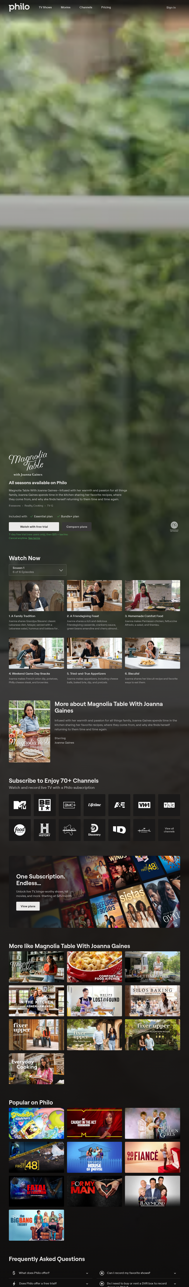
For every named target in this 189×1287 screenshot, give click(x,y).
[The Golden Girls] (152, 1123)
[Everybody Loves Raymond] (152, 1191)
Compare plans (76, 526)
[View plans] (94, 892)
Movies (65, 7)
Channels (86, 7)
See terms (34, 538)
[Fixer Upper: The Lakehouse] (94, 1034)
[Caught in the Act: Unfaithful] (94, 1123)
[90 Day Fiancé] (152, 1157)
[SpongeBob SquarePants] (36, 1123)
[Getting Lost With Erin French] (152, 966)
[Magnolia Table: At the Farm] (36, 966)
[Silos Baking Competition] (152, 1000)
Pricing (106, 7)
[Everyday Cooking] (36, 1068)
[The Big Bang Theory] (36, 1225)
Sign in (171, 7)
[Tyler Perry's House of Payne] (94, 1157)
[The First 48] (36, 1157)
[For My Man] (94, 1191)
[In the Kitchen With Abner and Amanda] (36, 1000)
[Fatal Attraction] (36, 1191)
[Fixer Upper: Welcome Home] (36, 1034)
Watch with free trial (34, 526)
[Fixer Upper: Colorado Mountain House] (152, 1034)
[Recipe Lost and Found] (94, 1000)
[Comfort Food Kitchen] (94, 966)
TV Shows (45, 7)
